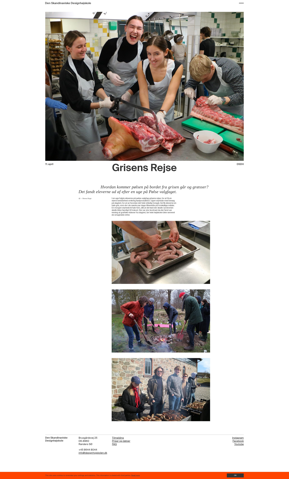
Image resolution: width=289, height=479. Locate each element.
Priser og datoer (121, 441)
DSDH (240, 164)
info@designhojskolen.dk (93, 452)
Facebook (238, 441)
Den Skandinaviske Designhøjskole (68, 3)
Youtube (239, 444)
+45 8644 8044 (88, 449)
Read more (135, 475)
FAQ (114, 444)
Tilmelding (118, 437)
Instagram (238, 437)
